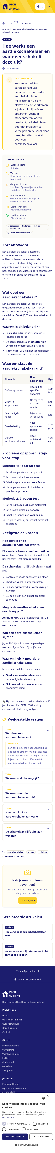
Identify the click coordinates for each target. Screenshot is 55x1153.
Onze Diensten (9, 1028)
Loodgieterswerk (10, 1045)
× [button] (47, 1096)
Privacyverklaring (10, 1084)
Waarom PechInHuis (12, 1019)
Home (5, 1015)
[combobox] (43, 1098)
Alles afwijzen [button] (41, 1136)
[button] (27, 1146)
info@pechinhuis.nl (29, 971)
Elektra (5, 1058)
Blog (15, 21)
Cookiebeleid (8, 1092)
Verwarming (8, 1049)
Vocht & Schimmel (11, 1053)
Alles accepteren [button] (15, 1136)
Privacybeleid (8, 1117)
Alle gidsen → (9, 1070)
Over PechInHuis (10, 1023)
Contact (6, 1032)
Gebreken (7, 1066)
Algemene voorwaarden (14, 1088)
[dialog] (27, 1123)
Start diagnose (27, 900)
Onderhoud (8, 1062)
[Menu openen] (49, 6)
